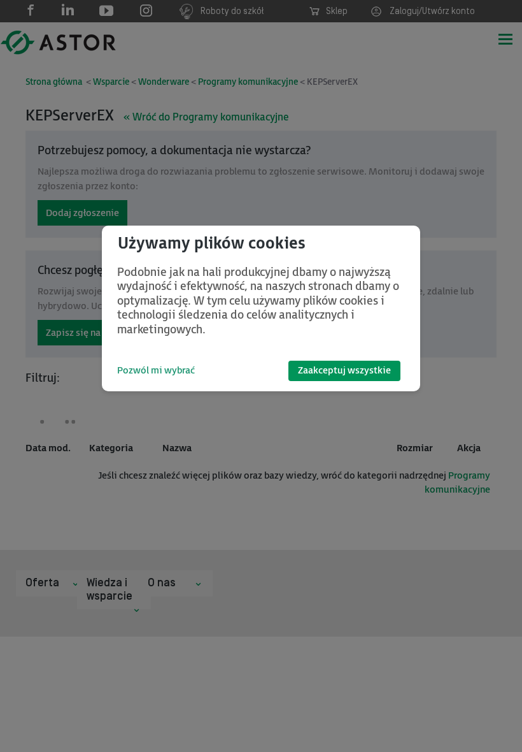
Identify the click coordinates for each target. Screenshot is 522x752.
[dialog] (261, 308)
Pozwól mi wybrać (156, 371)
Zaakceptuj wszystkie (344, 371)
